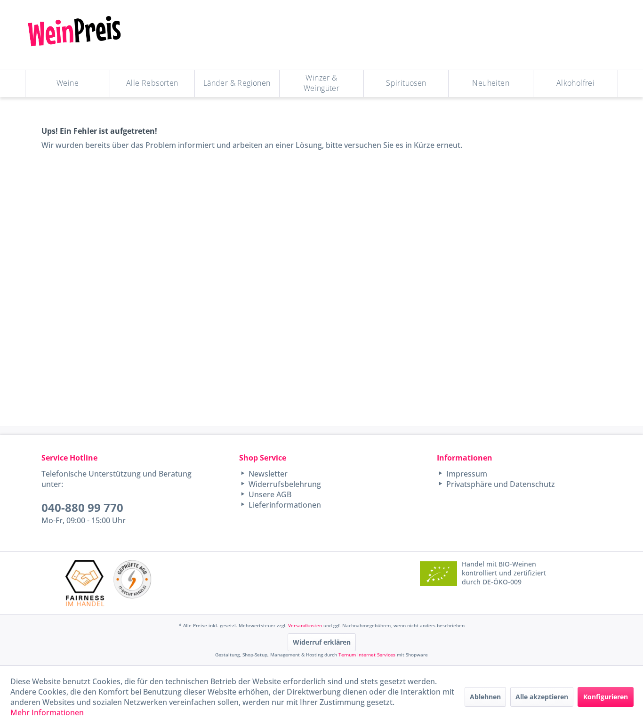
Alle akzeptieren (541, 696)
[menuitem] (67, 83)
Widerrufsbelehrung (284, 484)
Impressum (465, 474)
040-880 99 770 (82, 507)
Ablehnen (485, 696)
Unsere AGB (269, 494)
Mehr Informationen (47, 712)
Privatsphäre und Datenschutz (499, 484)
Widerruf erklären (322, 642)
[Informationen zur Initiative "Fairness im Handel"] (84, 582)
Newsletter (267, 474)
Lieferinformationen (284, 505)
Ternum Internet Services (366, 654)
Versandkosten (305, 625)
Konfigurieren (605, 696)
